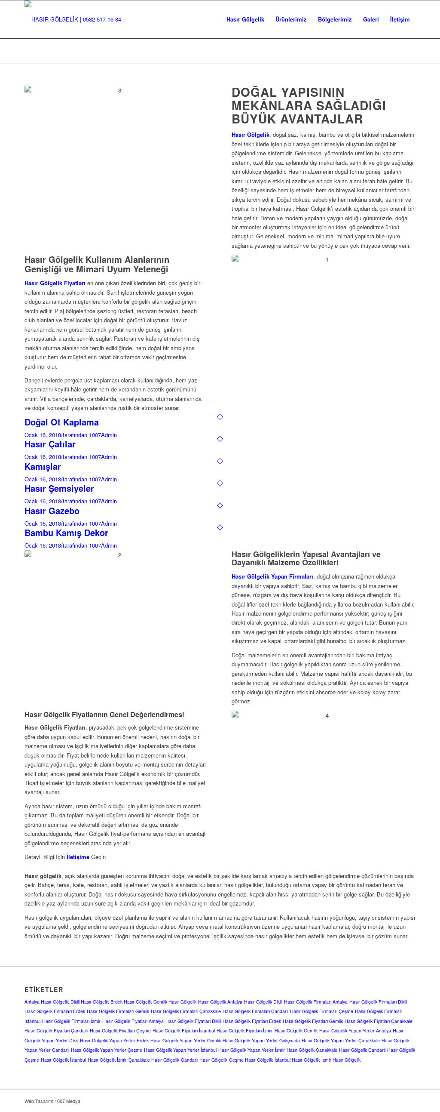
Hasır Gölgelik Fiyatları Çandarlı (56, 1030)
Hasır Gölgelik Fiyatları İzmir (245, 1030)
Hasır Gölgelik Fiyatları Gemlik (313, 1021)
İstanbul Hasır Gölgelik (297, 1060)
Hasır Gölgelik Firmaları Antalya (316, 1001)
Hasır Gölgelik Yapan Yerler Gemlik (185, 1040)
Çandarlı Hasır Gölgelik (204, 1060)
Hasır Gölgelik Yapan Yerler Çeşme (106, 1050)
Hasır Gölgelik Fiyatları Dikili (193, 1021)
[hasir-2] (72, 19)
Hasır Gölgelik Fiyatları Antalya (133, 1021)
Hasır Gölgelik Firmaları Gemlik (118, 1011)
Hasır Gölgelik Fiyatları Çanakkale (378, 1021)
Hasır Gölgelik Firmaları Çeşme (321, 1011)
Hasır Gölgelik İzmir (107, 1060)
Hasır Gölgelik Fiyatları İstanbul (184, 1030)
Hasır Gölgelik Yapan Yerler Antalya (355, 1030)
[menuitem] (245, 19)
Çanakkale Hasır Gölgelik (153, 1060)
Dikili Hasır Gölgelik (89, 1001)
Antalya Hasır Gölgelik (46, 1001)
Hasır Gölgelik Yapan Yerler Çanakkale (341, 1040)
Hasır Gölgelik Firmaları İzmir (71, 1021)
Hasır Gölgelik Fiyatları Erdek (252, 1021)
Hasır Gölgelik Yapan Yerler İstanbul (180, 1050)
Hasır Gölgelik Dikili (263, 1001)
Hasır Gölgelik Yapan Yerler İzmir (251, 1050)
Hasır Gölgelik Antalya (220, 1001)
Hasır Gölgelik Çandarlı (362, 1050)
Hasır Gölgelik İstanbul (63, 1060)
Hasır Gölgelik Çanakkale (312, 1050)
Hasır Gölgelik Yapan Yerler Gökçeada (261, 1040)
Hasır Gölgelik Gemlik (296, 1030)
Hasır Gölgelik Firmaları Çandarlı (255, 1011)
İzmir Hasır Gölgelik (341, 1060)
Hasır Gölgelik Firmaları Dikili (378, 1001)
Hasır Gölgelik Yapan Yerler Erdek (114, 1040)
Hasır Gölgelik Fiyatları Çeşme (120, 1030)
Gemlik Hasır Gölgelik (174, 1001)
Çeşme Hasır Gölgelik (251, 1060)
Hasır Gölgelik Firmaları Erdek (54, 1011)
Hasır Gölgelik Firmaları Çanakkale (186, 1011)
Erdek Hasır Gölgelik (131, 1001)
